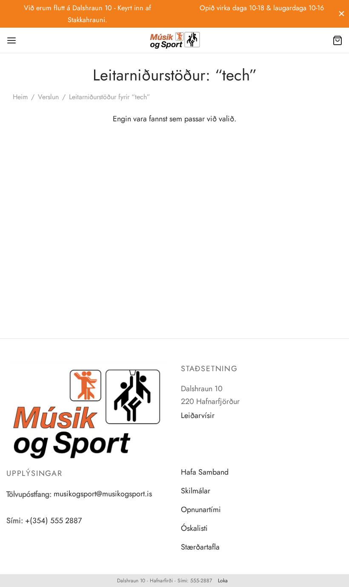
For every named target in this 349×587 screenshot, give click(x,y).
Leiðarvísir (198, 415)
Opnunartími (201, 509)
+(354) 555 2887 (53, 520)
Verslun (48, 97)
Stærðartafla (200, 547)
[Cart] (337, 40)
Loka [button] (223, 580)
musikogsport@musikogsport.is (103, 493)
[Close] (341, 14)
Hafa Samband (205, 472)
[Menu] (11, 40)
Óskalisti (194, 528)
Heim (20, 97)
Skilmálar (195, 490)
